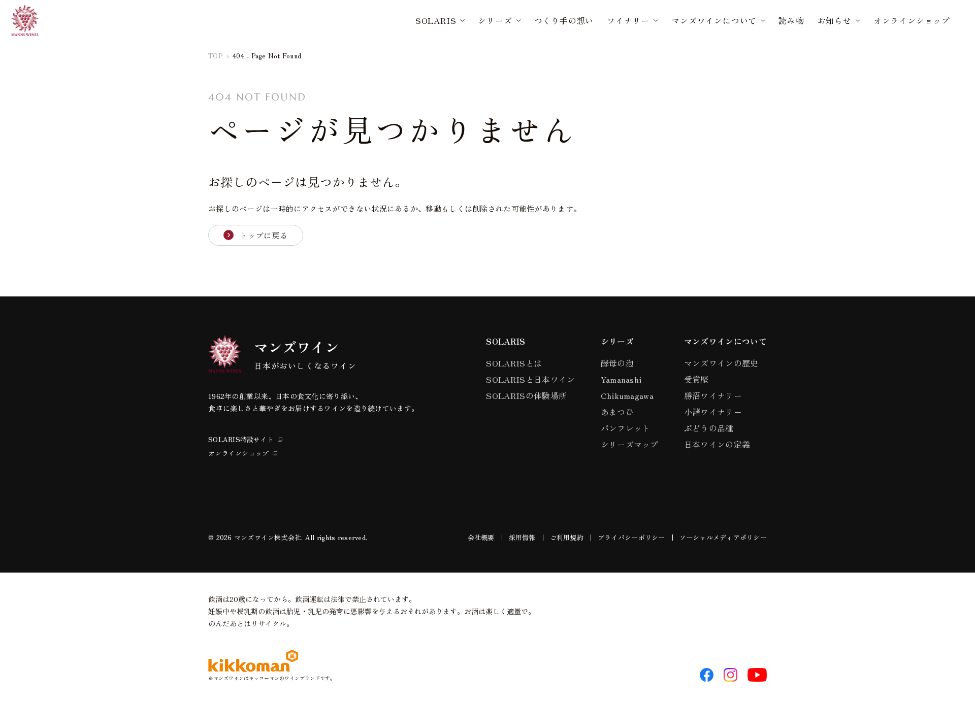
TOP (215, 55)
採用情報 (522, 537)
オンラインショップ (911, 20)
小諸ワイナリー (713, 412)
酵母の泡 (617, 363)
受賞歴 (696, 379)
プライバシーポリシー (631, 537)
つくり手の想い (564, 20)
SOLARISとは (514, 363)
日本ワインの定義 (717, 444)
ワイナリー (628, 20)
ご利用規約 (566, 537)
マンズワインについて (714, 20)
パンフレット (626, 428)
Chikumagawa (627, 395)
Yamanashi (621, 379)
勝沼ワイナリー (713, 395)
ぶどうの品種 (709, 428)
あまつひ (617, 412)
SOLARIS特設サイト (241, 439)
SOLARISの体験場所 (526, 395)
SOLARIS (436, 20)
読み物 (791, 20)
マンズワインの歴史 (721, 363)
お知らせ (835, 20)
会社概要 (481, 537)
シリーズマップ (630, 444)
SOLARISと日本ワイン (530, 379)
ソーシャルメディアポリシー (723, 537)
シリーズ (495, 20)
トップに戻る (264, 235)
